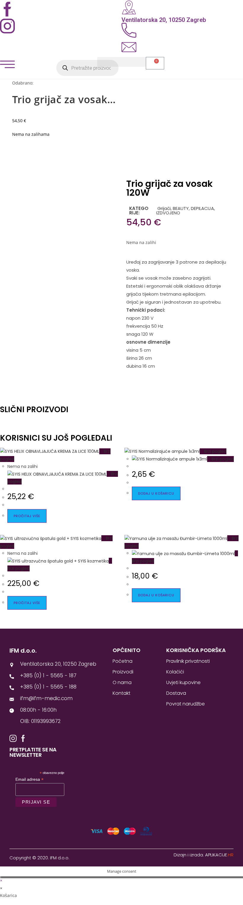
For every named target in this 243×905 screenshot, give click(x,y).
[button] (121, 62)
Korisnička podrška (196, 650)
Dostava (176, 693)
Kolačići (175, 671)
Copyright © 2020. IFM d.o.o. (39, 858)
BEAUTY (181, 208)
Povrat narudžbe (185, 703)
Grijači (163, 208)
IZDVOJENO (168, 213)
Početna (122, 661)
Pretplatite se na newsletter (33, 752)
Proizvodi (123, 671)
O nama (122, 682)
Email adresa (29, 779)
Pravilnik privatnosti (188, 661)
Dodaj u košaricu (156, 493)
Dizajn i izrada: (204, 855)
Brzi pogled (214, 451)
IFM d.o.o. (23, 650)
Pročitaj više (27, 516)
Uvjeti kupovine (183, 682)
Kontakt (121, 693)
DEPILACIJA (202, 208)
